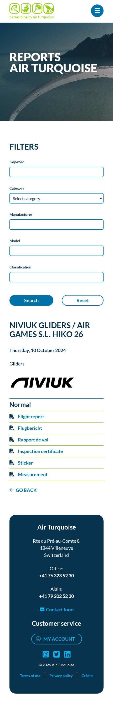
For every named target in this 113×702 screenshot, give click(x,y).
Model (14, 240)
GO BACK (26, 490)
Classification (20, 267)
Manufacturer (20, 214)
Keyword (16, 162)
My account (59, 639)
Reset (82, 300)
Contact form (60, 609)
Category (16, 188)
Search (31, 300)
